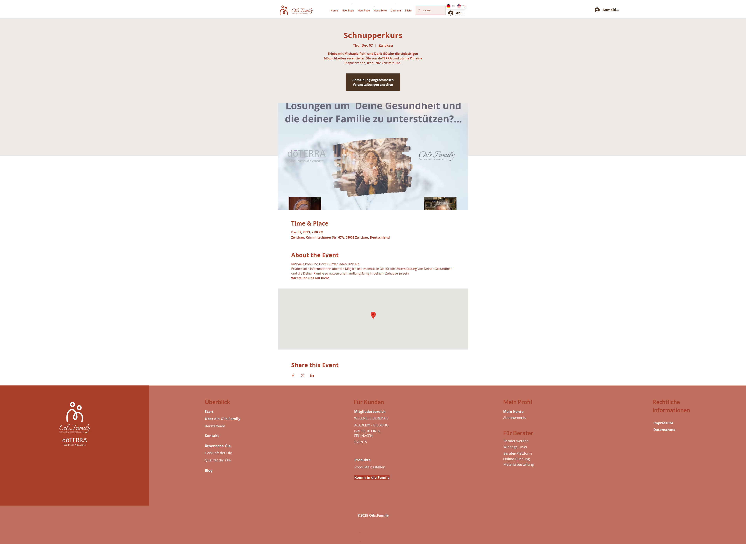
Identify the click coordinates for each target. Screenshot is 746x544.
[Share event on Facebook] (293, 375)
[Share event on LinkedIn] (312, 375)
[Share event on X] (302, 375)
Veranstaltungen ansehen (373, 84)
